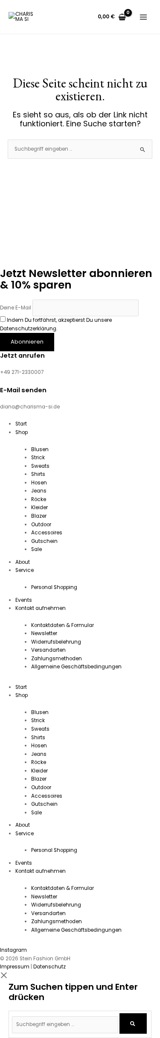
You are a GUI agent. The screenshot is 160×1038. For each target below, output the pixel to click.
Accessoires (46, 532)
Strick (38, 457)
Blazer (39, 516)
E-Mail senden (23, 390)
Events (23, 600)
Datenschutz (49, 966)
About (22, 562)
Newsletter (44, 633)
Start (21, 423)
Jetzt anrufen (22, 355)
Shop (21, 432)
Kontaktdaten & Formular (62, 625)
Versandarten (48, 650)
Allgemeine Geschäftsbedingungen (76, 666)
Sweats (40, 466)
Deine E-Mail (15, 307)
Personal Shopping (54, 587)
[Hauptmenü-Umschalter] (143, 17)
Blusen (40, 449)
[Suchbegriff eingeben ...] (65, 1024)
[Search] (132, 1023)
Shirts (38, 474)
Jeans (39, 490)
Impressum (14, 966)
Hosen (39, 482)
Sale (36, 549)
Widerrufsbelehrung (56, 642)
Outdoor (41, 524)
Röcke (38, 499)
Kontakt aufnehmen (40, 608)
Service (24, 570)
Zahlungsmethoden (56, 658)
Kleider (39, 507)
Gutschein (44, 541)
